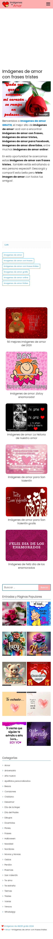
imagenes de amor (13, 255)
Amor (7, 765)
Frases (8, 833)
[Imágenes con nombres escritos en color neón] (39, 734)
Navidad (9, 843)
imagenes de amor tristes (16, 283)
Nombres (9, 849)
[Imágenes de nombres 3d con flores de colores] (14, 644)
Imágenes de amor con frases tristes (21, 266)
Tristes (8, 896)
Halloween (10, 838)
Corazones (10, 791)
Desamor (9, 801)
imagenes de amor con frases (18, 260)
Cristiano (9, 796)
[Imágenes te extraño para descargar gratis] (14, 704)
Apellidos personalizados (18, 780)
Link (6, 245)
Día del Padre (12, 812)
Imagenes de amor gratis (16, 272)
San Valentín (11, 875)
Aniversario (10, 770)
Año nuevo (10, 775)
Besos (8, 786)
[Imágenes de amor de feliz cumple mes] (39, 614)
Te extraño (10, 885)
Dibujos (8, 817)
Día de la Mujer (12, 807)
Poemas (9, 869)
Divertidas (10, 822)
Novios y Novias (13, 854)
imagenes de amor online (16, 277)
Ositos (8, 859)
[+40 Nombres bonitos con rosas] (14, 614)
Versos (8, 906)
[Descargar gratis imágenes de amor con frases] (39, 704)
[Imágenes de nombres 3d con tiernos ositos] (14, 674)
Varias (8, 901)
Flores (8, 828)
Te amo (8, 880)
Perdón (8, 864)
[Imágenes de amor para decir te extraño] (14, 734)
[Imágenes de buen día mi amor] (39, 674)
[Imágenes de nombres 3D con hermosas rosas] (39, 644)
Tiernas (8, 890)
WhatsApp (10, 911)
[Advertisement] (26, 39)
